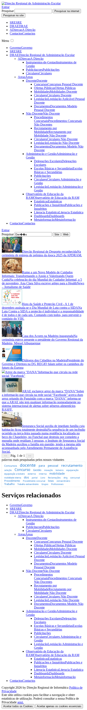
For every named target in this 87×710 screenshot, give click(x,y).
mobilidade (57, 473)
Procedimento (12, 480)
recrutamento (72, 465)
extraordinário (63, 481)
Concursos (10, 466)
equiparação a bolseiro (14, 474)
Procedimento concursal (34, 481)
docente (28, 465)
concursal (75, 477)
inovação (48, 470)
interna (43, 473)
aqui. (20, 702)
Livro (42, 477)
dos (26, 477)
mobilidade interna (12, 477)
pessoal (53, 465)
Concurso (22, 469)
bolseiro (60, 470)
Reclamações (54, 477)
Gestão (37, 470)
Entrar (6, 7)
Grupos (44, 484)
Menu (5, 40)
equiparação (72, 470)
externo (32, 473)
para (42, 466)
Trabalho (9, 484)
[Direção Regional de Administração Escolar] (31, 3)
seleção (8, 470)
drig (65, 477)
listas (51, 480)
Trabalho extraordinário (28, 484)
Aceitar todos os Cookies (18, 706)
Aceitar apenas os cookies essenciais (59, 706)
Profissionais (57, 484)
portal (35, 477)
